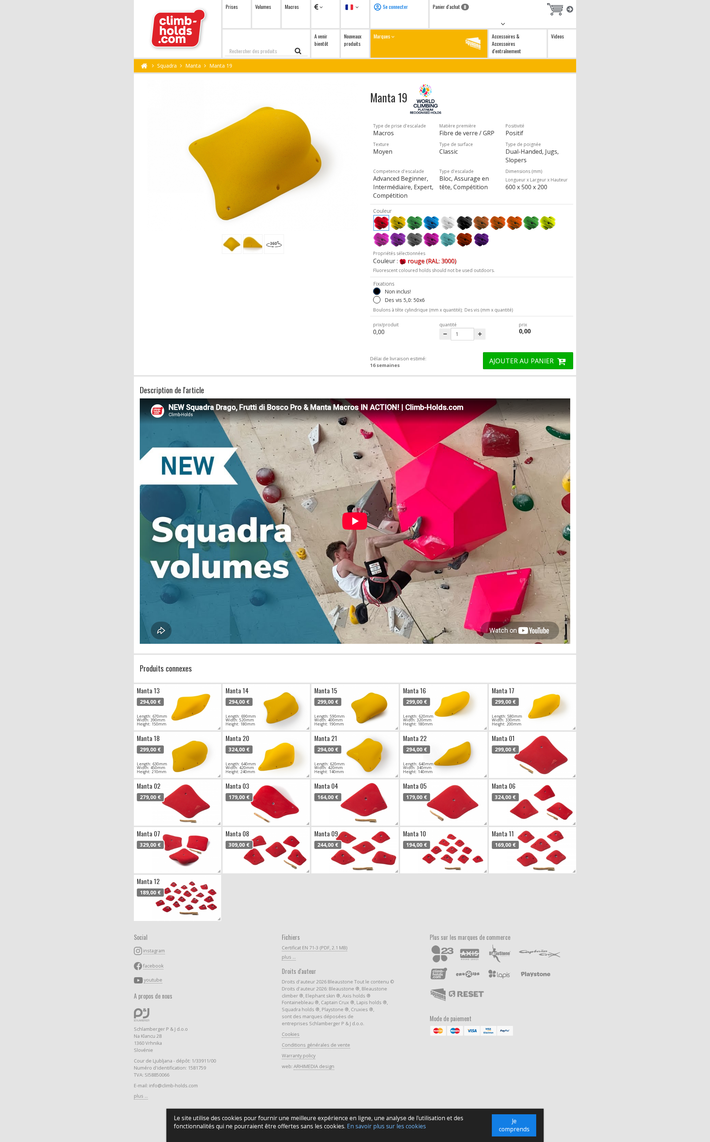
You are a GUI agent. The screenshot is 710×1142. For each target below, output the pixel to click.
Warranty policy (298, 1056)
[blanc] (448, 223)
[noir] (464, 223)
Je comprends (514, 1125)
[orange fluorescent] (514, 223)
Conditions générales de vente (316, 1045)
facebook (153, 966)
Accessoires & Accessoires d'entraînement (506, 43)
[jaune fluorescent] (548, 223)
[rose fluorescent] (381, 239)
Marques (382, 36)
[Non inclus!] (377, 291)
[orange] (498, 223)
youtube (153, 980)
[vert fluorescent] (531, 223)
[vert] (414, 223)
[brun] (481, 223)
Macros (292, 6)
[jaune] (398, 223)
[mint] (448, 239)
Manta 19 (220, 65)
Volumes (263, 6)
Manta (193, 65)
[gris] (414, 239)
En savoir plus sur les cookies (386, 1126)
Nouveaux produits (352, 39)
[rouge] (381, 223)
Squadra (167, 65)
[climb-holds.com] (177, 29)
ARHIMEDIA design (314, 1066)
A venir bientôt (321, 39)
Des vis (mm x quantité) (488, 310)
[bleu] (431, 223)
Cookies (291, 1034)
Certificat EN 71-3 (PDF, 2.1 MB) (314, 948)
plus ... (141, 1096)
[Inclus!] (377, 299)
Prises (232, 6)
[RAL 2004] (464, 239)
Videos (557, 36)
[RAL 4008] (481, 239)
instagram (154, 951)
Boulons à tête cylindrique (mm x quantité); (418, 310)
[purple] (431, 239)
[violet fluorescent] (398, 239)
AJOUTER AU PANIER (522, 360)
